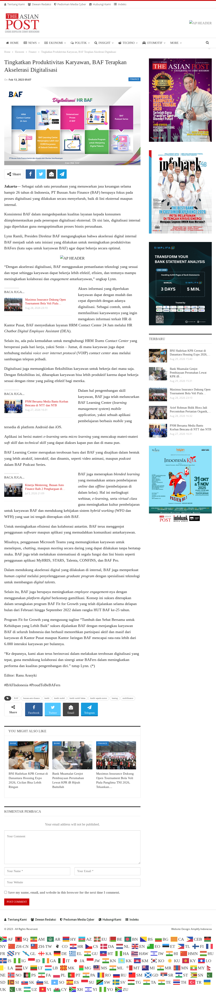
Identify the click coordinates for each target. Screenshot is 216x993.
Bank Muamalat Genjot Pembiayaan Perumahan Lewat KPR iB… (188, 372)
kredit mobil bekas (77, 698)
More (174, 43)
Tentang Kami (16, 4)
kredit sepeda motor (98, 698)
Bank (13, 743)
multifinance (128, 698)
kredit (47, 698)
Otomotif (154, 43)
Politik (81, 43)
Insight (105, 43)
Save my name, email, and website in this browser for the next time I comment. (64, 892)
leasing (115, 698)
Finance (134, 79)
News (32, 43)
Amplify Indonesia (201, 929)
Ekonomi (56, 43)
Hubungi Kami (102, 4)
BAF (16, 698)
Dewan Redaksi (41, 4)
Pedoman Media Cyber (71, 4)
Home (14, 43)
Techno (129, 43)
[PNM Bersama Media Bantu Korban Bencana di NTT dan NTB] (13, 406)
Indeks (122, 4)
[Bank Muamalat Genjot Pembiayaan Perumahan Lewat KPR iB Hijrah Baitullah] (72, 755)
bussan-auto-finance (31, 698)
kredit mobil (59, 698)
